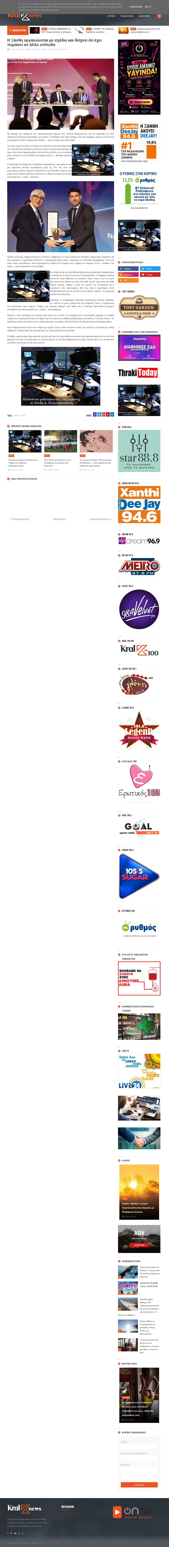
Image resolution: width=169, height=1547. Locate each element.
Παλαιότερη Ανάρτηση (99, 519)
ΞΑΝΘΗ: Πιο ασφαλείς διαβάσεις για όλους (55, 30)
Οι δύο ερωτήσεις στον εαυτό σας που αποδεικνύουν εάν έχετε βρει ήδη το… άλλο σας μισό (149, 1346)
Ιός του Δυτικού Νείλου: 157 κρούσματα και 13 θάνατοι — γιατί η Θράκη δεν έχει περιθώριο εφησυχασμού (95, 462)
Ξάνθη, (16, 415)
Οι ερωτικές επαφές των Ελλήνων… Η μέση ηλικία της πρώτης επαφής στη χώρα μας (150, 1272)
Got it (148, 7)
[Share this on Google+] (103, 414)
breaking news (19, 30)
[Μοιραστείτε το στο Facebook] (95, 414)
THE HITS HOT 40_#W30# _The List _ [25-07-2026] (138, 1413)
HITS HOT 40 (128, 1406)
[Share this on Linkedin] (112, 414)
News (44, 29)
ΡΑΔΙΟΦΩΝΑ (127, 15)
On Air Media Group (50, 1543)
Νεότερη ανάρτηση (20, 519)
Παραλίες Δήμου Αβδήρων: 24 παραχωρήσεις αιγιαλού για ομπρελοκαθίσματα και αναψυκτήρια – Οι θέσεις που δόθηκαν (138, 1307)
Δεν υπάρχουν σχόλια (59, 49)
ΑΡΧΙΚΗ (111, 15)
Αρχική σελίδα (59, 519)
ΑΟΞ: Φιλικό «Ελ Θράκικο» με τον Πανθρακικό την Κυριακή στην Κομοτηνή (57, 462)
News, (23, 415)
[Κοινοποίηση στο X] (99, 414)
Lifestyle (135, 29)
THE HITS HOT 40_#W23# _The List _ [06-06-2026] (149, 1285)
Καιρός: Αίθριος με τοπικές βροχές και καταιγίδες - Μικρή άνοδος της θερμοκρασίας (147, 1327)
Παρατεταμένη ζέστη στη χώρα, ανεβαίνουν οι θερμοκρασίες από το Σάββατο (101, 32)
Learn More (136, 7)
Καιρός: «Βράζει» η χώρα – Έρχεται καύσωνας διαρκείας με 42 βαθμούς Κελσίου (138, 1207)
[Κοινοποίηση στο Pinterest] (108, 414)
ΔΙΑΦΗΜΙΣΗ (145, 15)
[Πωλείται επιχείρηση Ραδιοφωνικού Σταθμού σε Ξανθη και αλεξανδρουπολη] (23, 462)
